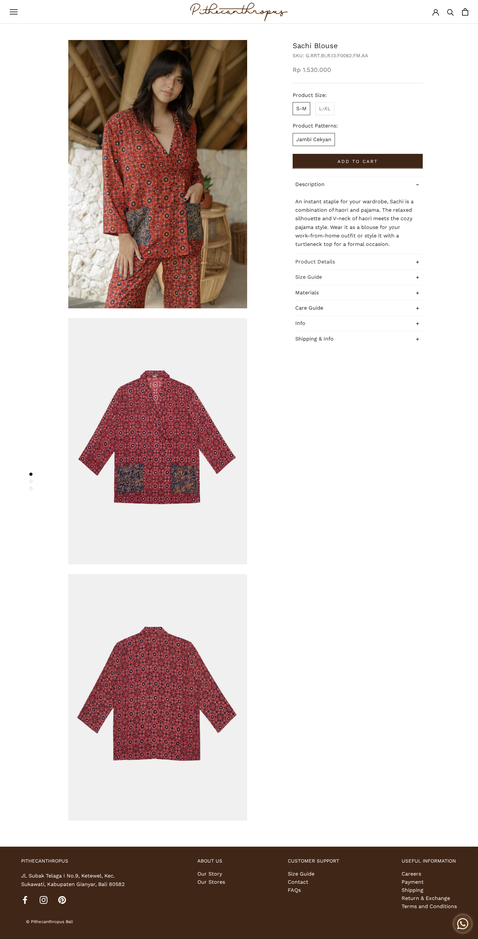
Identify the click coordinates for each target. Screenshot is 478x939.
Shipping (412, 890)
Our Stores (211, 882)
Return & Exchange (426, 898)
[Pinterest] (62, 899)
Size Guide (301, 874)
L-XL (325, 108)
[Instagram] (43, 899)
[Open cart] (465, 12)
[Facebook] (25, 899)
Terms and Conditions (429, 906)
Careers (411, 874)
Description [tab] (310, 184)
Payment (413, 882)
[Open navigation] (14, 12)
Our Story (209, 874)
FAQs (294, 890)
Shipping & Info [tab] (314, 338)
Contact (298, 882)
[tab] (358, 261)
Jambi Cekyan (313, 139)
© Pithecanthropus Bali (49, 921)
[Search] (450, 11)
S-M (301, 108)
